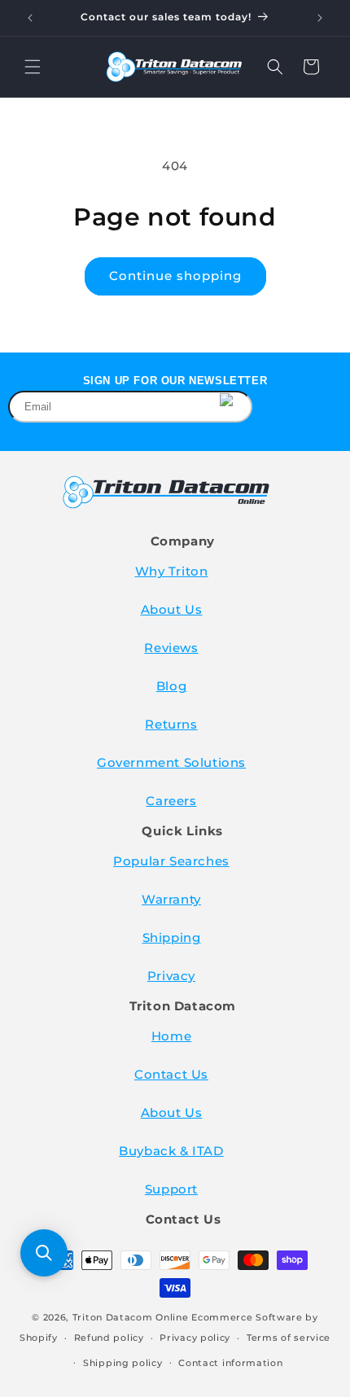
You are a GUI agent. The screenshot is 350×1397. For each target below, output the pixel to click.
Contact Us (171, 1074)
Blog (171, 686)
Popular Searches (171, 861)
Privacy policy (195, 1337)
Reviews (171, 647)
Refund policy (109, 1337)
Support (171, 1189)
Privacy (171, 975)
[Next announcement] (320, 18)
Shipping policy (123, 1363)
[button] (32, 67)
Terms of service (288, 1337)
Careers (171, 800)
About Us (172, 609)
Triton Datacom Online (130, 1317)
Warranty (171, 899)
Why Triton (171, 571)
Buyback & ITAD (171, 1150)
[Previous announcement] (30, 18)
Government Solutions (171, 762)
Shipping (171, 937)
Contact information (230, 1363)
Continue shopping (175, 275)
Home (171, 1036)
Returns (171, 724)
